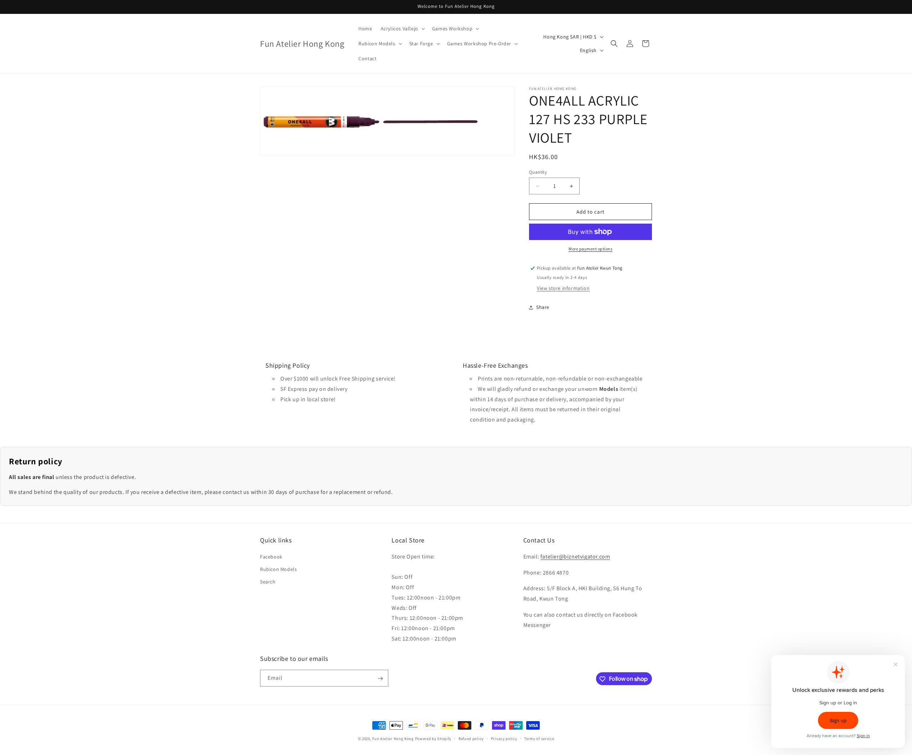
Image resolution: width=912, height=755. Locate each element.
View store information (563, 288)
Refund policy (471, 738)
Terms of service (539, 738)
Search (268, 581)
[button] (402, 28)
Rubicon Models (278, 569)
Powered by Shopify (433, 738)
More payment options (590, 248)
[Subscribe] (380, 678)
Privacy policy (504, 738)
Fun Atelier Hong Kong (393, 738)
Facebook (271, 556)
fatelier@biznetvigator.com (575, 556)
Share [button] (542, 307)
